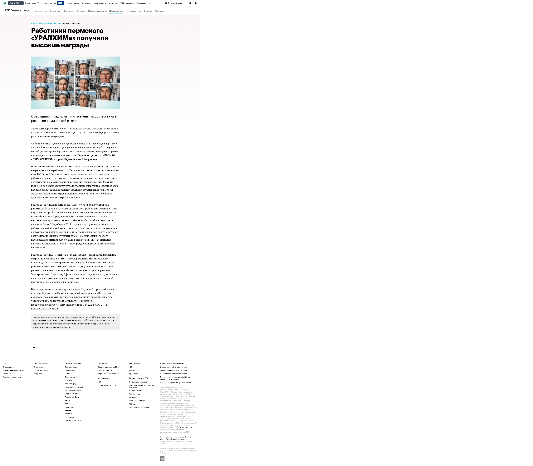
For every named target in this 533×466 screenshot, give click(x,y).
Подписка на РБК (105, 370)
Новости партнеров (97, 10)
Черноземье (70, 406)
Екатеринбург (71, 366)
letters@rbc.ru (186, 427)
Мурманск (69, 416)
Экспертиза (69, 10)
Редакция (7, 373)
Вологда (68, 380)
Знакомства (134, 397)
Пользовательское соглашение (173, 373)
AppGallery (134, 373)
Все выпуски (41, 10)
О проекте (160, 10)
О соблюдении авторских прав (173, 370)
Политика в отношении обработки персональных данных (175, 377)
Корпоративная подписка (109, 373)
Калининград (70, 383)
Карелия (68, 413)
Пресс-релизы (116, 10)
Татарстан (69, 400)
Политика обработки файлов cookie (175, 382)
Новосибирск (71, 370)
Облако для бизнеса (138, 381)
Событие (148, 10)
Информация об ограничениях (173, 366)
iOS (130, 366)
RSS (99, 381)
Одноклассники (41, 370)
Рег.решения (134, 393)
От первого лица (133, 10)
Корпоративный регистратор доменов (141, 385)
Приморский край (73, 420)
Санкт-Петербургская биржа (172, 438)
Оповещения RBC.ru (107, 384)
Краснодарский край (74, 386)
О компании (8, 366)
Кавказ (68, 410)
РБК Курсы (133, 403)
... (150, 2)
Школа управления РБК (139, 407)
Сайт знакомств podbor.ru (140, 400)
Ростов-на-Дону (72, 396)
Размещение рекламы (12, 376)
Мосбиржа (186, 436)
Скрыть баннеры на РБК (108, 366)
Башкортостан (71, 376)
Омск (67, 373)
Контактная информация (13, 370)
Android (132, 370)
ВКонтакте (38, 366)
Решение (81, 10)
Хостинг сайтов (136, 390)
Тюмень (68, 403)
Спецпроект (55, 10)
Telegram (38, 373)
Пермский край (53, 23)
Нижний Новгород (73, 390)
